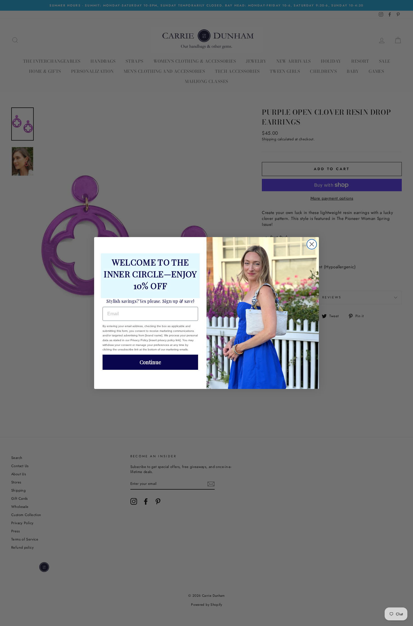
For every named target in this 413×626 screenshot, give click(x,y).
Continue (150, 362)
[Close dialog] (312, 244)
